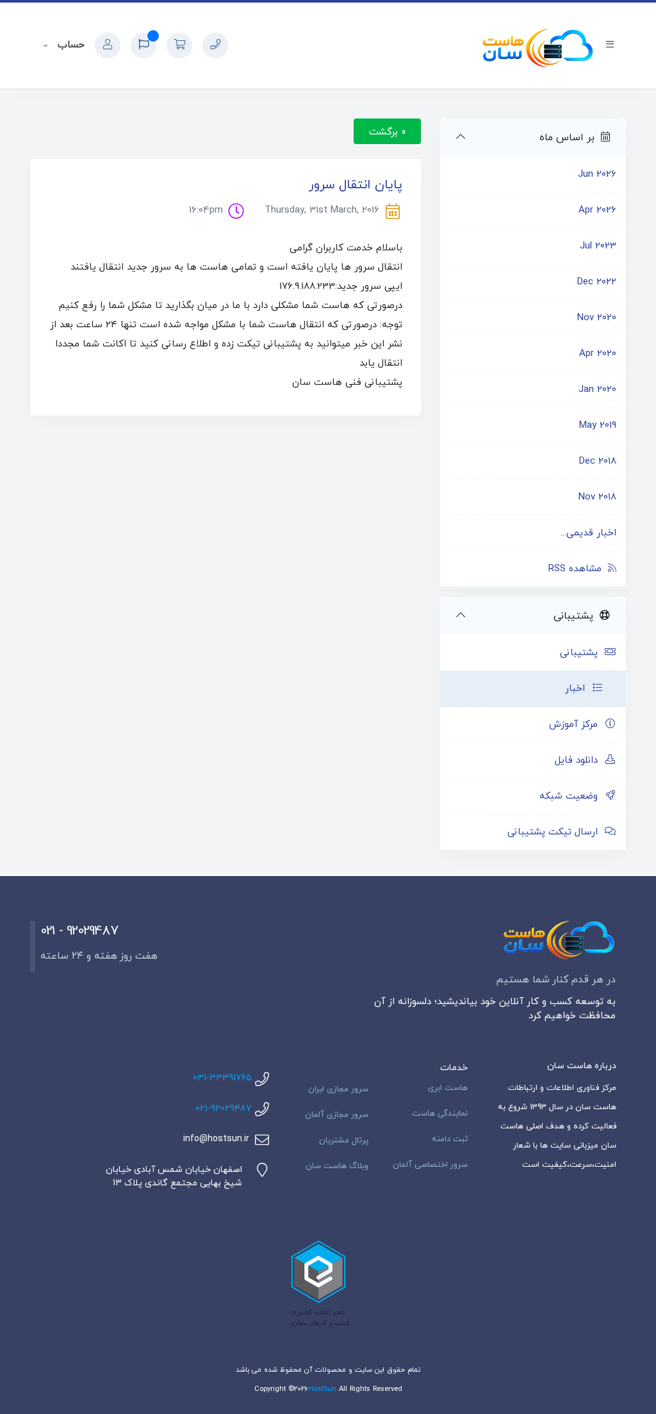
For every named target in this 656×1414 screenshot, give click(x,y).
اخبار (578, 688)
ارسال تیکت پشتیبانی (555, 832)
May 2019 (597, 425)
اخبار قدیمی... (588, 533)
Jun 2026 (597, 174)
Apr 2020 (597, 354)
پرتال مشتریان (343, 1140)
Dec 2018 (597, 461)
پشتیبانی (582, 653)
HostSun (322, 1389)
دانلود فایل (579, 760)
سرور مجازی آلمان (336, 1115)
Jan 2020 (597, 389)
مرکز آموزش (576, 724)
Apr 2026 (597, 210)
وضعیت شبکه (571, 796)
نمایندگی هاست (440, 1113)
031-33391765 (222, 1078)
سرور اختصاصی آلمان (430, 1165)
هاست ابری (448, 1088)
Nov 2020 (596, 318)
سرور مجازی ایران (338, 1089)
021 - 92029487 (79, 931)
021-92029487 (223, 1109)
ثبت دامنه (450, 1139)
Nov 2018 (597, 497)
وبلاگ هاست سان (337, 1166)
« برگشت (387, 132)
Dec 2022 (596, 282)
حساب (69, 45)
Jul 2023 (598, 246)
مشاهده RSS (578, 569)
